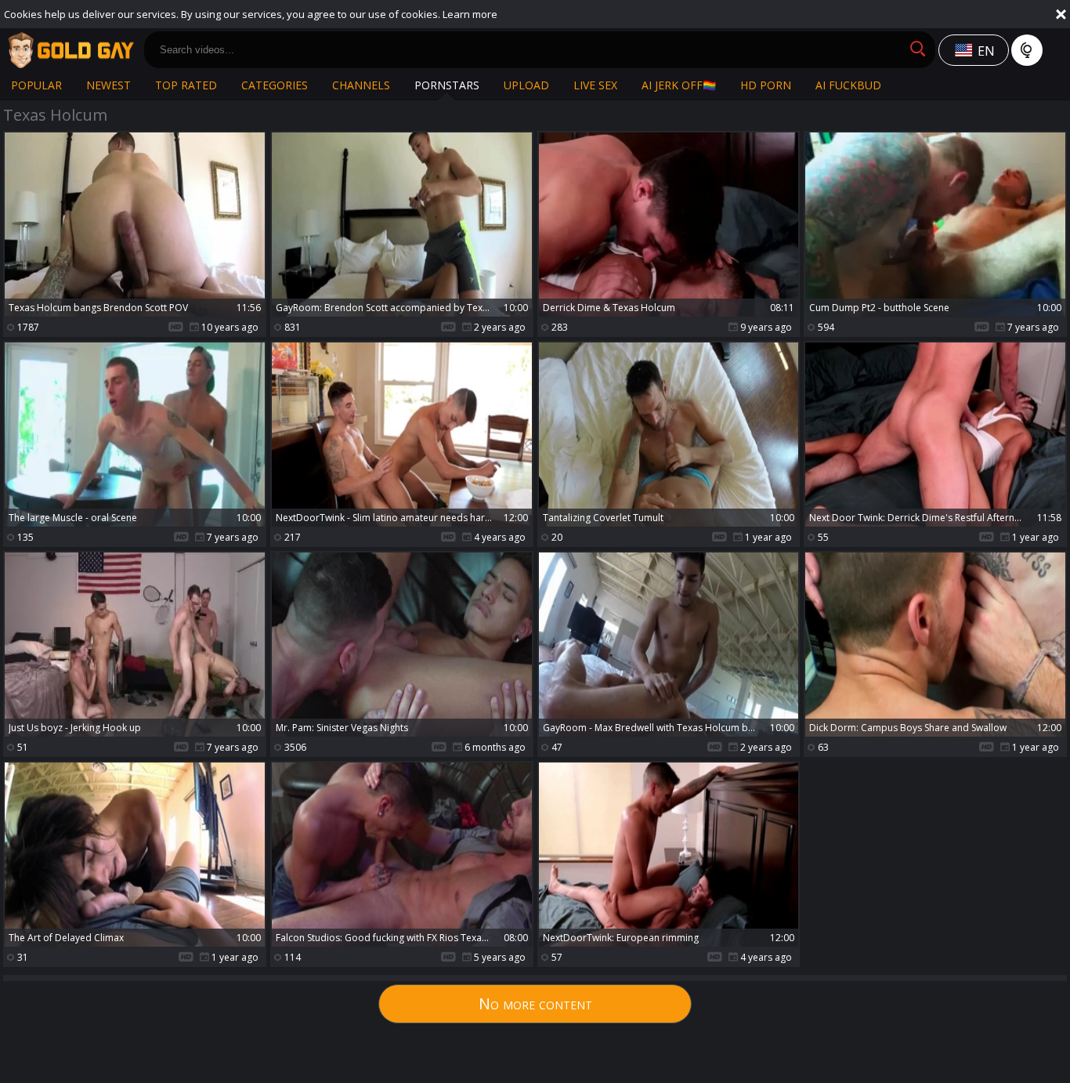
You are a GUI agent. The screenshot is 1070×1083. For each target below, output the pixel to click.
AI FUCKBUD (848, 85)
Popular (36, 85)
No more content (535, 1003)
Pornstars (446, 85)
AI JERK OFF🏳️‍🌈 (679, 85)
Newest (108, 85)
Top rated (186, 85)
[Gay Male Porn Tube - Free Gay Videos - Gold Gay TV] (70, 50)
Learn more (470, 14)
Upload (526, 85)
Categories (274, 85)
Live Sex (595, 85)
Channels (361, 85)
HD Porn (765, 85)
